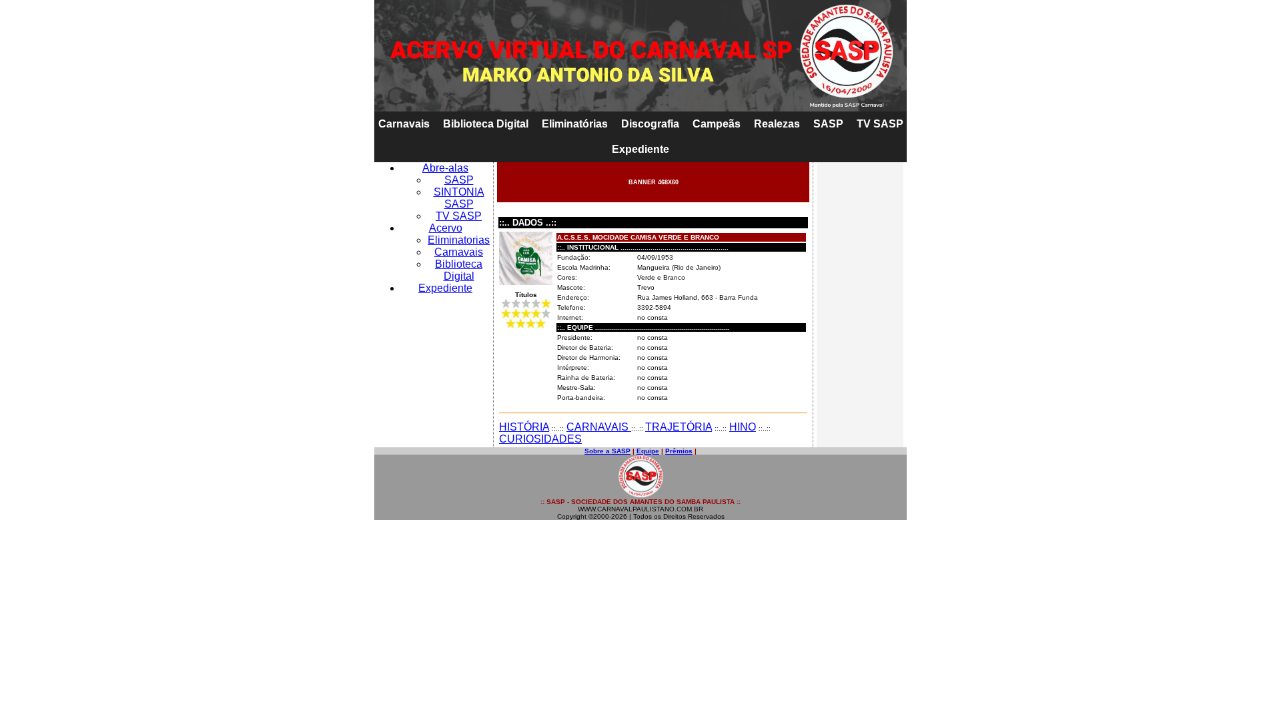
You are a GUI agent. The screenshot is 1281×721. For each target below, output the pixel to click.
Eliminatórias (575, 124)
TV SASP (880, 124)
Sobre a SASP (607, 451)
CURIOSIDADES (540, 439)
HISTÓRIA (524, 427)
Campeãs (717, 124)
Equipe (647, 451)
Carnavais (404, 124)
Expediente (640, 149)
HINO (742, 427)
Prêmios (679, 451)
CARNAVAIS (598, 427)
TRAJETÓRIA (678, 427)
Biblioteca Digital (485, 124)
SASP (828, 124)
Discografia (650, 124)
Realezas (777, 124)
